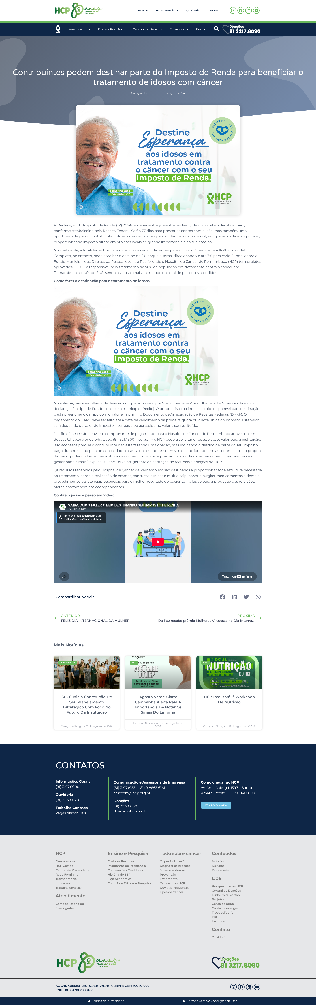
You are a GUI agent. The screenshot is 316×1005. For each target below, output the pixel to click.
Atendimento (77, 29)
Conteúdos (177, 29)
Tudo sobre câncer (145, 29)
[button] (222, 597)
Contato (212, 10)
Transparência (165, 10)
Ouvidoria (193, 10)
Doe (199, 29)
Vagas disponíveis (71, 813)
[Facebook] (240, 10)
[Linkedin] (248, 10)
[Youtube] (256, 10)
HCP (141, 10)
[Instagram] (233, 10)
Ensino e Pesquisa (110, 29)
